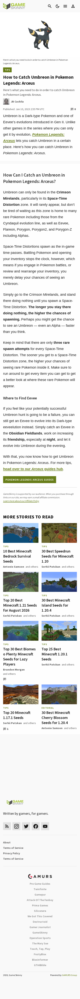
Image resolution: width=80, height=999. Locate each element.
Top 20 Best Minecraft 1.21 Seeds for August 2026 (20, 605)
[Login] (73, 6)
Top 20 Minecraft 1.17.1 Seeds (16, 715)
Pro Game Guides (40, 883)
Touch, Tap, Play (40, 949)
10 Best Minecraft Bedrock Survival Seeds (17, 556)
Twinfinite (40, 889)
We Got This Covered (40, 916)
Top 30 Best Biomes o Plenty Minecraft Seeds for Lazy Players (19, 656)
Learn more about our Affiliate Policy (21, 500)
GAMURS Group (69, 975)
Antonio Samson (13, 566)
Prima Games (40, 905)
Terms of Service (13, 848)
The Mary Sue (40, 943)
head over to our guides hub (33, 469)
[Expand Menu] (65, 6)
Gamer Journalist (40, 927)
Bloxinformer (40, 959)
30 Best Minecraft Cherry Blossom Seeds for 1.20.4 (56, 717)
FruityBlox (40, 954)
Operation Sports (40, 938)
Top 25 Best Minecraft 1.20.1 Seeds (55, 653)
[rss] (7, 826)
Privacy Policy (11, 853)
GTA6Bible (40, 965)
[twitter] (26, 826)
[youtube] (45, 826)
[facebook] (36, 826)
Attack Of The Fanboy (40, 900)
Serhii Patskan (51, 566)
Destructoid (40, 921)
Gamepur (40, 894)
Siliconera (40, 911)
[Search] (50, 6)
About (6, 842)
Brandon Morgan (14, 669)
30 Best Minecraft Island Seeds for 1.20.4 (56, 605)
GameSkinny (40, 932)
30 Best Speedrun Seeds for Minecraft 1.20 (58, 556)
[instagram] (16, 826)
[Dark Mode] (57, 6)
